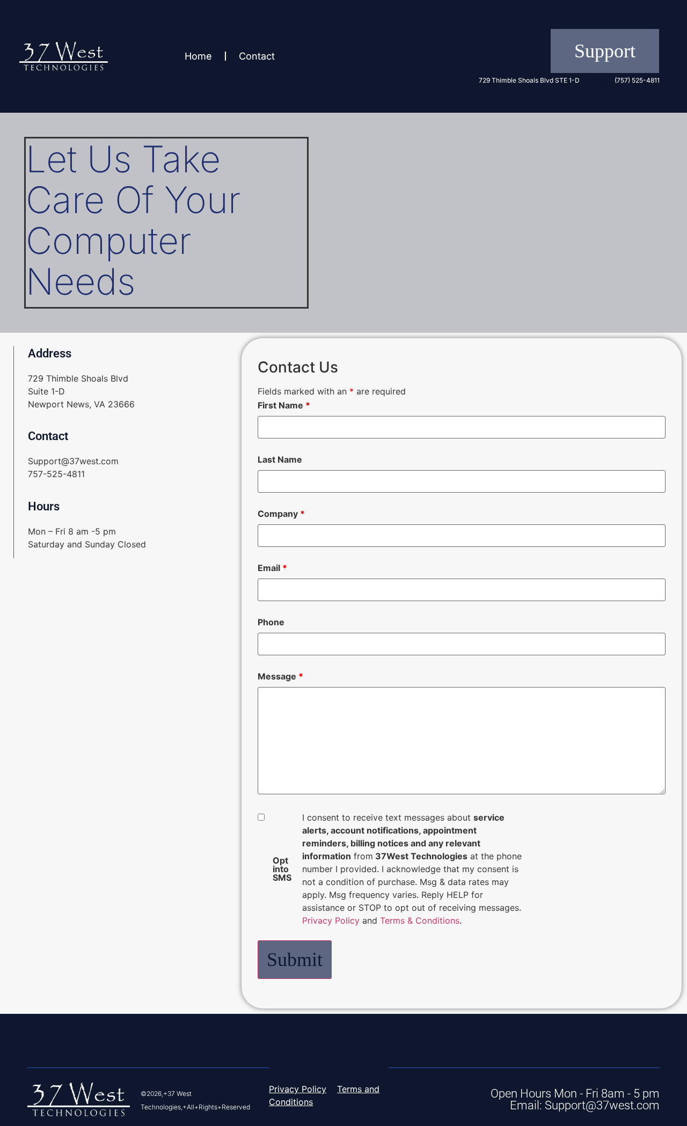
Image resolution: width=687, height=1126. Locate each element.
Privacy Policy (331, 920)
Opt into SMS (282, 869)
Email (272, 568)
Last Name (280, 459)
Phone (271, 622)
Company (281, 513)
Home (198, 56)
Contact (257, 56)
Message (280, 676)
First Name (284, 405)
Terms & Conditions (419, 920)
